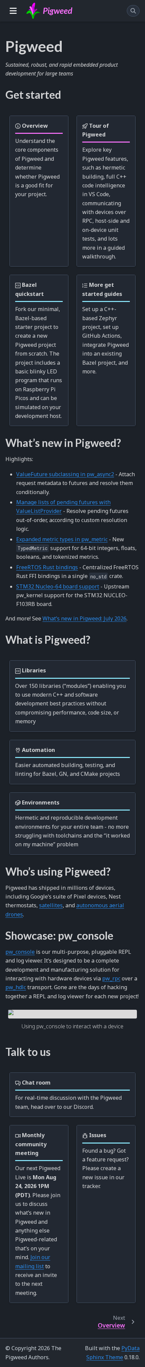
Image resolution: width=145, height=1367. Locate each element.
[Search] (133, 11)
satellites (51, 905)
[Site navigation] (13, 11)
